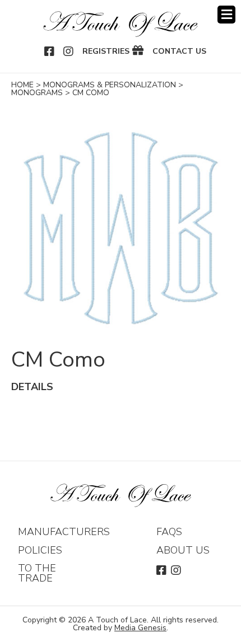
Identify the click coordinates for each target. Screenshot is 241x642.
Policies (40, 550)
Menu (226, 15)
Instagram (69, 51)
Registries (105, 51)
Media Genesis (140, 627)
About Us (183, 550)
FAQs (169, 531)
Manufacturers (64, 531)
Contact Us (179, 51)
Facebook (49, 51)
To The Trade (37, 573)
